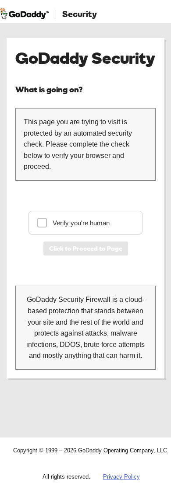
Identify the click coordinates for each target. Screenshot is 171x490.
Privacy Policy (121, 476)
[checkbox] (85, 222)
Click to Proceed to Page (85, 248)
